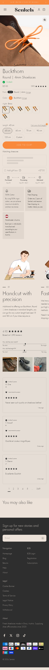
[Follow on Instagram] (17, 635)
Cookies (6, 591)
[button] (10, 364)
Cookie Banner (9, 586)
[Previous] (3, 2)
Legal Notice (8, 600)
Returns (5, 563)
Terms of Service (9, 596)
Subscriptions (32, 563)
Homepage (7, 554)
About (5, 573)
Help (5, 568)
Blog (4, 558)
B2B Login (31, 554)
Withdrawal (7, 610)
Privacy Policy (8, 605)
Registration (31, 558)
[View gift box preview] (20, 170)
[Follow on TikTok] (24, 635)
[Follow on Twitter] (11, 635)
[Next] (45, 2)
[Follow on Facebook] (4, 635)
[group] (24, 332)
